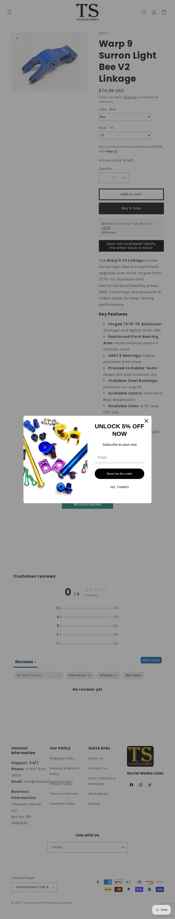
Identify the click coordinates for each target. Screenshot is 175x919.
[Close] (146, 421)
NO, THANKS (120, 487)
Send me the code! (119, 473)
